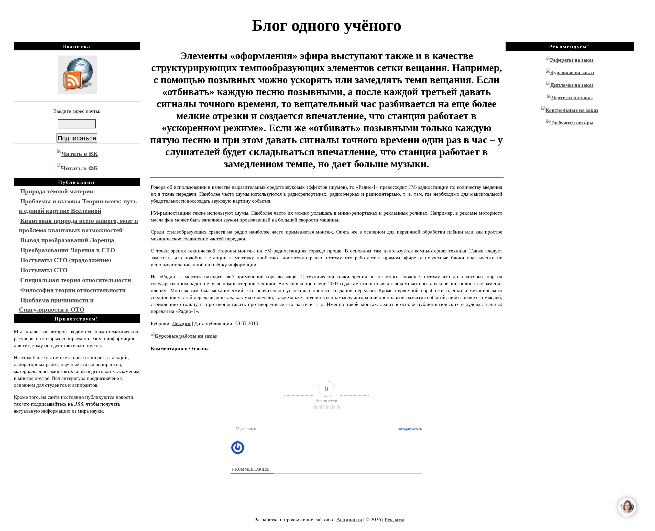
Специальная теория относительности (75, 279)
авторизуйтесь (409, 429)
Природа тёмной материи (56, 191)
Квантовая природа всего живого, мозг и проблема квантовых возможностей (78, 225)
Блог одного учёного (326, 24)
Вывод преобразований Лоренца (67, 240)
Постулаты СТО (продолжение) (65, 259)
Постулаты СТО (44, 269)
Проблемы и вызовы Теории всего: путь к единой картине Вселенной (78, 205)
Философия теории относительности (73, 289)
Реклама (395, 519)
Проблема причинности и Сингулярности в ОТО (56, 304)
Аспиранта (349, 519)
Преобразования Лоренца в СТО (67, 250)
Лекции (181, 323)
